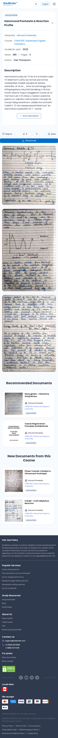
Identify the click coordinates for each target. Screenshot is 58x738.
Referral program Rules (28, 729)
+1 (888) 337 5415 (12, 648)
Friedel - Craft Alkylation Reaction (37, 502)
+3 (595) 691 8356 (12, 645)
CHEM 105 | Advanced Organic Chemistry (30, 42)
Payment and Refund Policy (13, 733)
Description (12, 70)
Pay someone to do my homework (16, 573)
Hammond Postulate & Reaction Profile (26, 23)
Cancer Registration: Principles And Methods (36, 425)
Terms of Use (21, 726)
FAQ (3, 626)
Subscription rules (9, 729)
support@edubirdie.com (45, 556)
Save (53, 134)
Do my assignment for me (12, 577)
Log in (45, 4)
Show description (31, 116)
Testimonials (7, 622)
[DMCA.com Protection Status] (29, 669)
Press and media (9, 657)
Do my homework (9, 588)
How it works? (7, 618)
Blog (4, 603)
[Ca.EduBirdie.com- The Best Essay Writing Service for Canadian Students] (4, 690)
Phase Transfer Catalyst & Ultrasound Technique (38, 472)
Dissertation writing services (13, 584)
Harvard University (26, 35)
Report (9, 134)
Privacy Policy (7, 726)
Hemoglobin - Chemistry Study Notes (37, 395)
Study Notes (7, 607)
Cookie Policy (32, 733)
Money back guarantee (11, 629)
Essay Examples (8, 599)
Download (30, 140)
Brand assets (7, 661)
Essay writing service (10, 569)
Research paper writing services (15, 581)
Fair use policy (34, 726)
